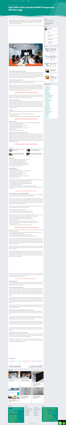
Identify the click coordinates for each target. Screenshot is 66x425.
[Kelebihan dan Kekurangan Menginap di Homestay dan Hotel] (47, 77)
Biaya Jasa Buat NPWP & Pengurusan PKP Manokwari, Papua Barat (36, 150)
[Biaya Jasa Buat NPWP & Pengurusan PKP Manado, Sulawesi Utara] (38, 376)
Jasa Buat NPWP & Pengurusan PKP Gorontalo (13, 380)
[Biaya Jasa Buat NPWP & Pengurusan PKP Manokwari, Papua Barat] (28, 150)
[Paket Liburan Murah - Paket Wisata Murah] (8, 1)
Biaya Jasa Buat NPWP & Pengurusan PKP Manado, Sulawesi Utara (37, 384)
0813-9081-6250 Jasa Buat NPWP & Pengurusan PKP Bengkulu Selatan (15, 366)
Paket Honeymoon (37, 410)
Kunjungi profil (49, 29)
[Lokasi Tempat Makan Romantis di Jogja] (47, 71)
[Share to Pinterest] (25, 362)
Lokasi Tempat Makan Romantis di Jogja (53, 70)
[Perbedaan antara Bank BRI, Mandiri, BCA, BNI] (47, 64)
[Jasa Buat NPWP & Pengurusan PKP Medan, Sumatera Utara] (25, 375)
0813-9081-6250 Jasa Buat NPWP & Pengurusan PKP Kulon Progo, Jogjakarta (36, 366)
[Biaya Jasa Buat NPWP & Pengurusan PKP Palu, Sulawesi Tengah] (13, 393)
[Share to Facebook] (12, 362)
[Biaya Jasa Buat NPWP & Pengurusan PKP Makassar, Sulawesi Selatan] (25, 391)
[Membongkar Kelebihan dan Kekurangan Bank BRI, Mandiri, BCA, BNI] (47, 50)
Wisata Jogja (27, 415)
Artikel (27, 407)
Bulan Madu (36, 407)
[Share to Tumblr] (39, 362)
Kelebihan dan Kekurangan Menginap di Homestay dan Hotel (53, 77)
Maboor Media (35, 423)
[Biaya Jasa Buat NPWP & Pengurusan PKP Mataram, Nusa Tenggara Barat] (28, 154)
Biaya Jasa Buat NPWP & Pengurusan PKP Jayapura (18, 150)
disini (13, 411)
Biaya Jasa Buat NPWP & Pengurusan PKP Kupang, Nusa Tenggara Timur (18, 154)
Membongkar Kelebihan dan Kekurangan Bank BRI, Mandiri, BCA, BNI (53, 49)
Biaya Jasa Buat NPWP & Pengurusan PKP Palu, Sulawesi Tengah (13, 400)
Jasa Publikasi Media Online (29, 410)
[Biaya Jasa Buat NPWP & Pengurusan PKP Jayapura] (10, 150)
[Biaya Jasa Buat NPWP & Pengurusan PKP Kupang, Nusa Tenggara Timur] (10, 154)
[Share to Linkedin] (32, 362)
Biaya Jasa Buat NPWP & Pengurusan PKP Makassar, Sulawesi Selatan (25, 397)
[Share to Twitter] (19, 362)
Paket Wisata (27, 411)
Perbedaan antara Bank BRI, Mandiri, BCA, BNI (53, 63)
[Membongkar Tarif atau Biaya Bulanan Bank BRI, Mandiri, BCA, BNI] (47, 57)
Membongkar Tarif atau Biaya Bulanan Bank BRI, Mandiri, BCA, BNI (53, 56)
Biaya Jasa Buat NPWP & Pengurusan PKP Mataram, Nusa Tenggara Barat (36, 154)
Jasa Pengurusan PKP (12, 358)
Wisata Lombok (36, 415)
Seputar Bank (28, 412)
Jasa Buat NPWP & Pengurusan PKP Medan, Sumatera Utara (25, 380)
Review (35, 411)
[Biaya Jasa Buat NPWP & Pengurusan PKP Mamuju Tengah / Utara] (38, 391)
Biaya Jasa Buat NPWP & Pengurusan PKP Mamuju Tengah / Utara (37, 397)
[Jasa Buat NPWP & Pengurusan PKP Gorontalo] (13, 375)
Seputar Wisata (36, 412)
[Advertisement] (26, 33)
